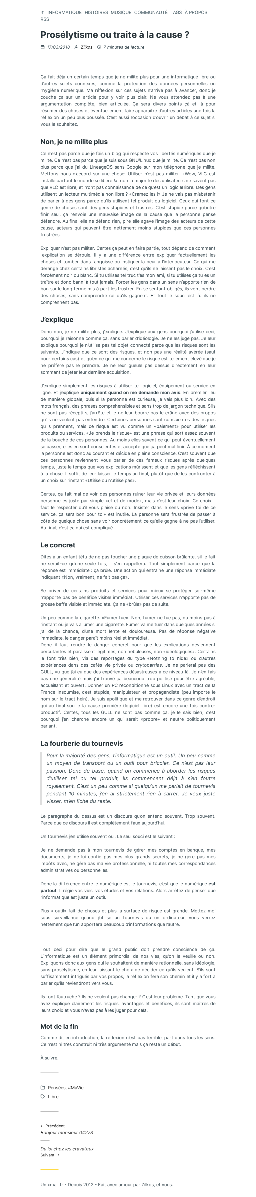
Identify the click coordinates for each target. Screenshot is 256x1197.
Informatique (65, 12)
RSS (44, 19)
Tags (176, 12)
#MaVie (76, 1087)
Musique (121, 12)
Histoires (96, 12)
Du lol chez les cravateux (67, 1151)
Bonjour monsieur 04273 (66, 1130)
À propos (196, 12)
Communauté (151, 12)
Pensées (57, 1087)
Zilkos (86, 47)
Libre (53, 1096)
